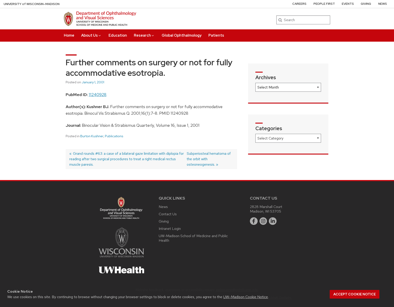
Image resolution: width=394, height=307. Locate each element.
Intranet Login (170, 228)
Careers (299, 4)
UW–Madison (32, 4)
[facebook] (254, 221)
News (382, 4)
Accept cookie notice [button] (354, 294)
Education (118, 35)
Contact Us (168, 214)
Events (348, 4)
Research (142, 35)
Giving (366, 4)
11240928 (97, 94)
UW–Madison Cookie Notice (245, 296)
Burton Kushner (91, 136)
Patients (216, 35)
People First (324, 4)
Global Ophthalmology (182, 35)
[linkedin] (273, 221)
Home (69, 35)
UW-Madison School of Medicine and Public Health (193, 238)
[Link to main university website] (121, 258)
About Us (89, 35)
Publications (114, 136)
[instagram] (263, 221)
